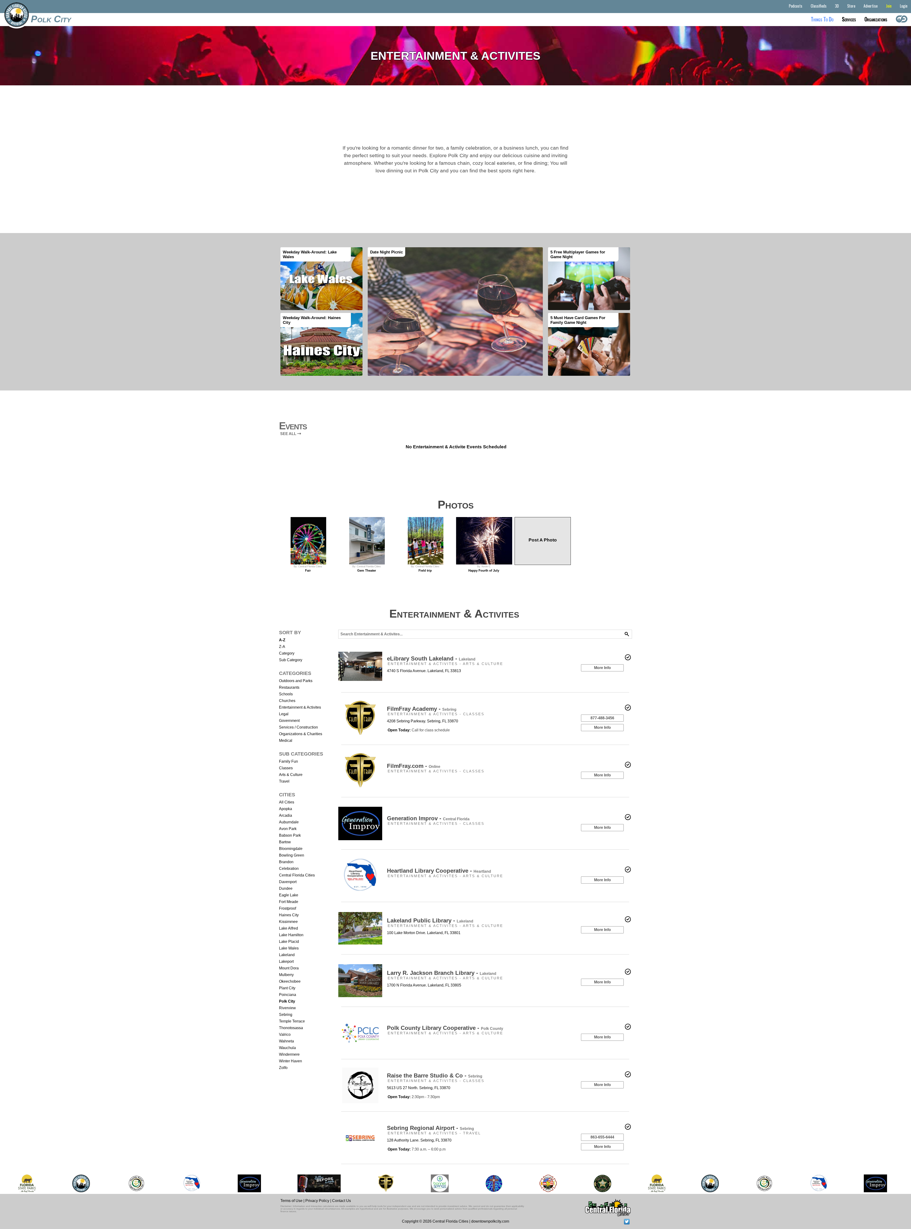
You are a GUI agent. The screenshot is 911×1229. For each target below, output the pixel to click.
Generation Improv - (428, 818)
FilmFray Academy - (421, 709)
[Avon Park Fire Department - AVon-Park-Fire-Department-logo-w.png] (548, 1183)
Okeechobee (290, 981)
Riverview (287, 1008)
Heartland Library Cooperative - (439, 870)
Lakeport (286, 961)
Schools (286, 694)
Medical (285, 740)
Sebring (285, 1015)
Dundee (286, 888)
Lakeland (287, 955)
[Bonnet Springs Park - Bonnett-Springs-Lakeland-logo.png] (440, 1183)
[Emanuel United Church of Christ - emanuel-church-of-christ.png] (494, 1183)
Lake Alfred (288, 928)
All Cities (286, 802)
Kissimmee (288, 922)
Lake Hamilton (291, 935)
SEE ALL (288, 434)
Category (286, 653)
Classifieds (819, 6)
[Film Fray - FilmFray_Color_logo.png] (385, 1183)
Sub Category (290, 660)
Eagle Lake (288, 895)
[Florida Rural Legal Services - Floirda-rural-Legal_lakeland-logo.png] (136, 1183)
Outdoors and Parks (295, 681)
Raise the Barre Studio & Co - (434, 1075)
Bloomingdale (290, 849)
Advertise (871, 6)
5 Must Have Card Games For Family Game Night (577, 320)
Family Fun (288, 761)
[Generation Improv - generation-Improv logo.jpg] (249, 1183)
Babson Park (290, 835)
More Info (602, 668)
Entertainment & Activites (300, 707)
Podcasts (795, 6)
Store (851, 6)
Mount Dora (289, 968)
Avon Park (288, 829)
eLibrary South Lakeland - (431, 658)
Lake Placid (289, 942)
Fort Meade (288, 902)
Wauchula (287, 1048)
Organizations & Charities (300, 734)
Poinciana (287, 995)
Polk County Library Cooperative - (445, 1028)
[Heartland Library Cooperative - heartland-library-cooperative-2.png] (191, 1183)
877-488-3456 (602, 718)
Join (889, 6)
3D (837, 6)
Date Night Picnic (386, 252)
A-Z (282, 640)
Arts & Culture (290, 775)
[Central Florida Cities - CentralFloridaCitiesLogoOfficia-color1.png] (81, 1183)
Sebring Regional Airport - (430, 1128)
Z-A (282, 647)
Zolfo (283, 1068)
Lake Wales (289, 948)
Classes (286, 768)
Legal (283, 714)
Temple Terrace (292, 1021)
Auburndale (289, 822)
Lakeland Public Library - (430, 920)
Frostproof (287, 908)
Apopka (285, 809)
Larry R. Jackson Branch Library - (441, 973)
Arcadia (285, 815)
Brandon (286, 862)
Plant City (287, 988)
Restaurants (289, 687)
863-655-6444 (602, 1137)
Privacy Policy (317, 1201)
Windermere (289, 1054)
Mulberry (286, 975)
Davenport (288, 882)
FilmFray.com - (413, 766)
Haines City (289, 915)
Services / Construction (298, 727)
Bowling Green (291, 855)
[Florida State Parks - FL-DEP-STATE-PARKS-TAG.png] (27, 1183)
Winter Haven (290, 1061)
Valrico (285, 1034)
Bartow (285, 842)
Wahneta (286, 1041)
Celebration (289, 869)
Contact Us (341, 1201)
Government (289, 721)
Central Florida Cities (297, 875)
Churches (287, 701)
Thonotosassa (291, 1028)
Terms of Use (291, 1201)
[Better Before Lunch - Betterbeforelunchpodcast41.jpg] (319, 1183)
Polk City (51, 19)
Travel (284, 781)
